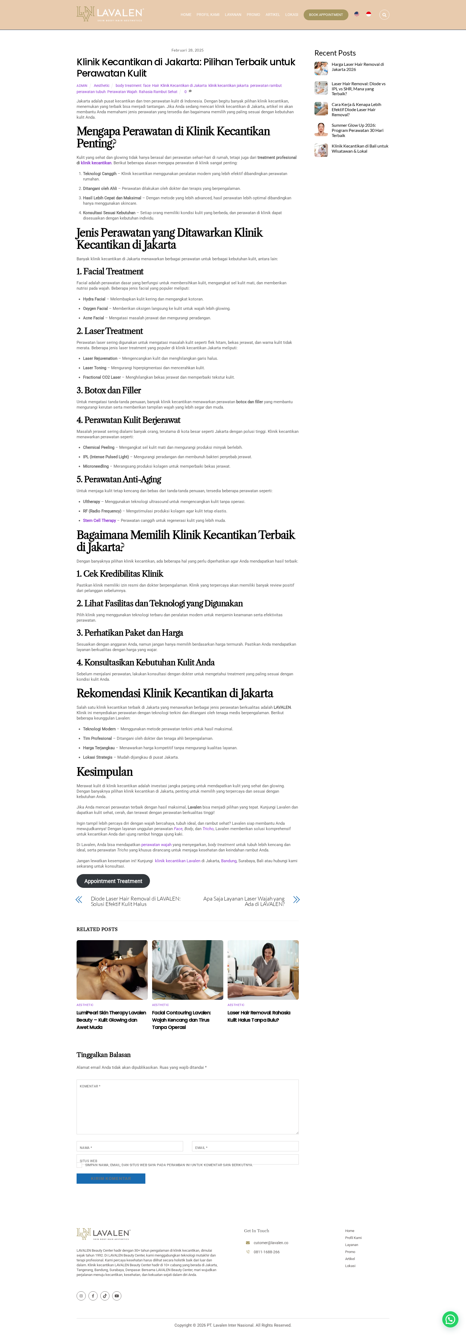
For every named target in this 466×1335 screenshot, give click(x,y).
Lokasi (291, 14)
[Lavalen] (110, 18)
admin (82, 86)
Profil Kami (208, 14)
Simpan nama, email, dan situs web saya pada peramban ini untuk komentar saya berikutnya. (169, 1165)
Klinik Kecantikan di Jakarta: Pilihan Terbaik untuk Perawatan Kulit (186, 67)
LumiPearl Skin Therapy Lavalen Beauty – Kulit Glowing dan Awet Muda (111, 1020)
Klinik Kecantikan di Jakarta (183, 85)
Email (201, 1148)
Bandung (229, 860)
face (146, 85)
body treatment (129, 85)
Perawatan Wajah (122, 92)
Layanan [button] (233, 14)
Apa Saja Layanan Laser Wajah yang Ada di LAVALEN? (244, 901)
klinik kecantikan (96, 162)
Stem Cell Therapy (99, 520)
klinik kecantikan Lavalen (177, 860)
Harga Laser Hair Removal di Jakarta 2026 (358, 67)
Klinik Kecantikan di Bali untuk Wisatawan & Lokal (360, 148)
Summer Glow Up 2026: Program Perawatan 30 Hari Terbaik (357, 130)
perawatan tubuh (91, 92)
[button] (450, 1319)
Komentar (90, 1086)
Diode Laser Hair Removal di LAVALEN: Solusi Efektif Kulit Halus (136, 901)
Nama (86, 1148)
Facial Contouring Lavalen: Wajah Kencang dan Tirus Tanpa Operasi (181, 1020)
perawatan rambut (266, 85)
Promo (253, 14)
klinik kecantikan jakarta (228, 85)
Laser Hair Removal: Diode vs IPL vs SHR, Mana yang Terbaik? (359, 88)
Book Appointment (326, 15)
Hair (155, 85)
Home (186, 14)
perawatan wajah (156, 844)
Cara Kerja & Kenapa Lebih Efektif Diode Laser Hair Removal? (356, 109)
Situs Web (88, 1161)
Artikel (273, 14)
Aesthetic (101, 85)
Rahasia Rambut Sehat (158, 92)
